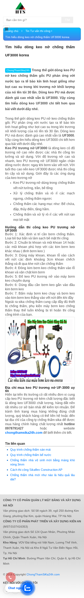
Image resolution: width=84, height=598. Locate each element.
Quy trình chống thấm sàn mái (30, 449)
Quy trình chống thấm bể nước (30, 455)
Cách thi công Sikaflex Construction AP (36, 469)
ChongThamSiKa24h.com (43, 574)
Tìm (67, 20)
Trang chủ (12, 31)
